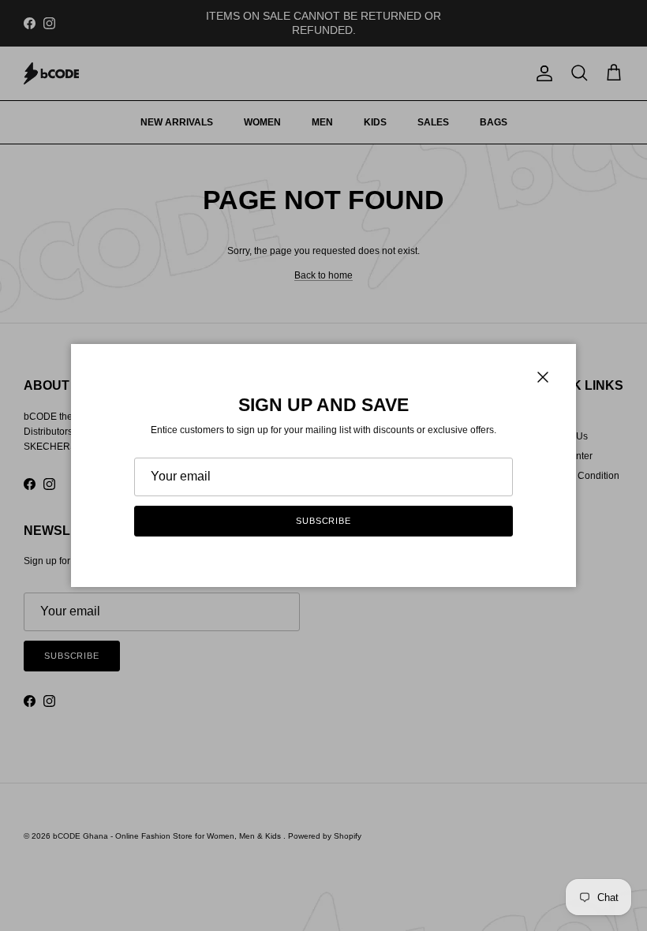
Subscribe (323, 520)
